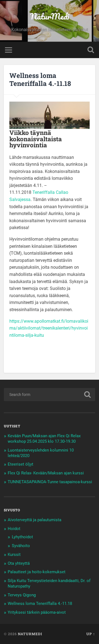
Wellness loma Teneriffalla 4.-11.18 (40, 603)
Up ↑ (90, 634)
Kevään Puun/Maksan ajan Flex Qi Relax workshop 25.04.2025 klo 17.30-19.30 (44, 438)
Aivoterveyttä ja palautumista (34, 519)
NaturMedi (49, 16)
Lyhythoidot (22, 536)
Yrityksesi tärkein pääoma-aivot (37, 612)
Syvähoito (21, 545)
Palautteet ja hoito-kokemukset (36, 571)
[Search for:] (49, 394)
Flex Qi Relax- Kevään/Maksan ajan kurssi (46, 473)
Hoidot (14, 528)
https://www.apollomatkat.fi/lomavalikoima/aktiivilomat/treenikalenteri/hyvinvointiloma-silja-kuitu (48, 328)
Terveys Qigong (22, 595)
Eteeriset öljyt (20, 464)
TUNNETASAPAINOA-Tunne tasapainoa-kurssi (50, 481)
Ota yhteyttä (19, 563)
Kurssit (14, 554)
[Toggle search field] (90, 50)
